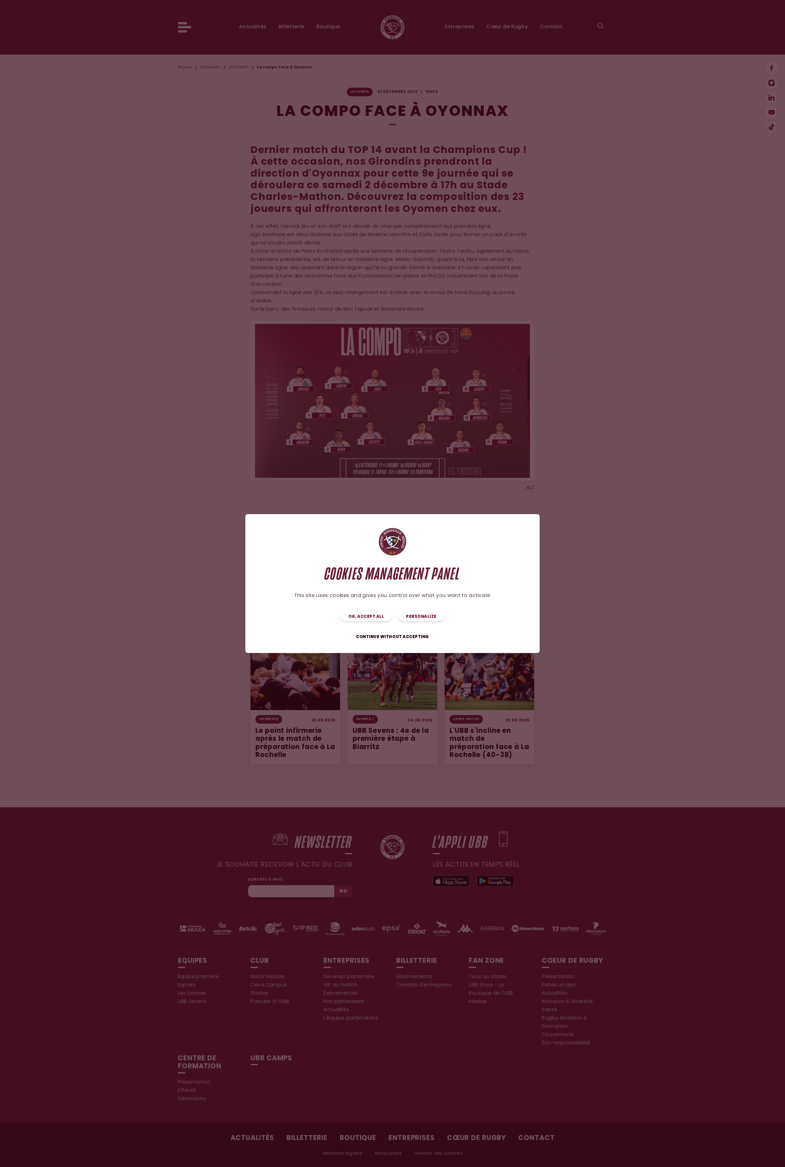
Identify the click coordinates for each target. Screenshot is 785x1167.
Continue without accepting (392, 637)
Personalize (421, 616)
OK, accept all (366, 616)
